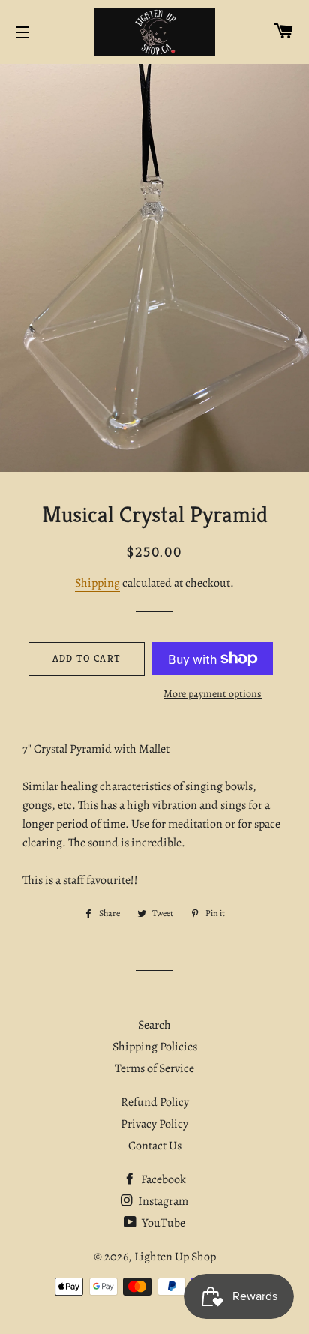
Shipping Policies (154, 1046)
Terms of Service (154, 1068)
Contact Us (155, 1145)
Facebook (162, 1179)
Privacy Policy (154, 1124)
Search (154, 1025)
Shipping (97, 583)
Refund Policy (155, 1102)
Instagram (162, 1201)
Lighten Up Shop (175, 1256)
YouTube (162, 1223)
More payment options (213, 694)
